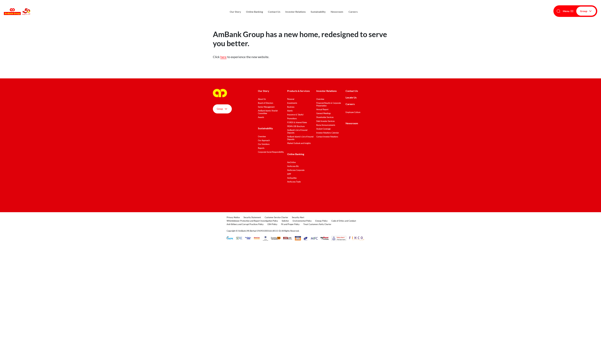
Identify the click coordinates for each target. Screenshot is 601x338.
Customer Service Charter (276, 217)
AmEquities (292, 178)
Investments (292, 103)
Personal (290, 99)
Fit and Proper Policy (290, 224)
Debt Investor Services (325, 121)
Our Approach (264, 140)
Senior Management (266, 107)
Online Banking (254, 11)
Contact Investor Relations (327, 137)
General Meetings (323, 113)
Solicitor (285, 221)
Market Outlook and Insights (299, 143)
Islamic (290, 111)
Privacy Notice (233, 217)
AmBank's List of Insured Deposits (297, 131)
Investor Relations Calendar (327, 133)
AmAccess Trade (294, 182)
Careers (353, 11)
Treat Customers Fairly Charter (317, 224)
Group (583, 11)
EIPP (289, 174)
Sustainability (318, 11)
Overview (262, 136)
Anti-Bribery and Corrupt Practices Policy (245, 224)
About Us (262, 99)
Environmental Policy (302, 221)
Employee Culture (353, 112)
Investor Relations (295, 11)
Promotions (292, 118)
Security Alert (298, 217)
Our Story (235, 11)
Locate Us (351, 97)
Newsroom (337, 11)
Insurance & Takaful (295, 114)
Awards (261, 117)
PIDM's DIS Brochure (296, 126)
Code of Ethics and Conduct (343, 221)
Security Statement (252, 217)
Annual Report (322, 109)
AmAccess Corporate (295, 170)
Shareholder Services (325, 117)
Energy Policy (321, 221)
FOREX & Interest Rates (297, 122)
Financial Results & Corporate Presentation (328, 104)
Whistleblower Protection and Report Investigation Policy (252, 221)
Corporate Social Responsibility (271, 152)
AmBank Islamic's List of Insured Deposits (300, 138)
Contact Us (274, 11)
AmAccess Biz (293, 166)
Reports (261, 148)
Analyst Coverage (323, 129)
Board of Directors (265, 103)
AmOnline (291, 162)
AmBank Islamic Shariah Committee (268, 112)
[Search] (558, 11)
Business (290, 107)
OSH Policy (272, 224)
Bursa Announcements (325, 125)
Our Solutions (264, 144)
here (223, 57)
